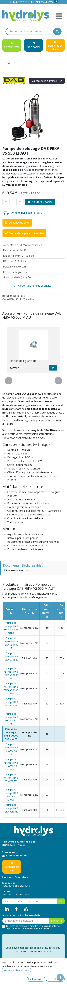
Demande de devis (11, 868)
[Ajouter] (20, 202)
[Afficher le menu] (59, 16)
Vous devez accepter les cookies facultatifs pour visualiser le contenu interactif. (34, 949)
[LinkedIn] (6, 908)
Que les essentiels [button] (36, 979)
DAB (8, 63)
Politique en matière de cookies (16, 970)
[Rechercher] (57, 31)
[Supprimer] (6, 202)
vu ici (47, 928)
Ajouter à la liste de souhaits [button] (34, 285)
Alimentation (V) (29, 611)
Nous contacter (16, 855)
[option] (33, 350)
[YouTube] (26, 908)
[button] (53, 368)
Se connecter (11, 47)
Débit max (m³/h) (46, 609)
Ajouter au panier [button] (41, 202)
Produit (10, 609)
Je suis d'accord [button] (55, 979)
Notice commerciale (17, 570)
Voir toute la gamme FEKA (47, 81)
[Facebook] (16, 908)
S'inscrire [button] (56, 920)
